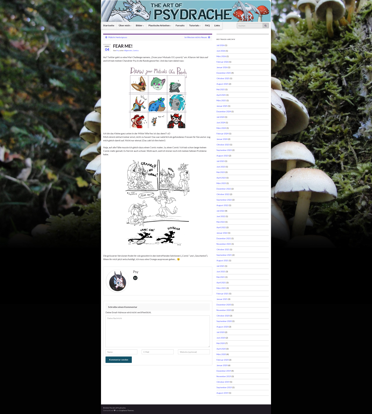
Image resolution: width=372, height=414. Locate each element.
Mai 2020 (221, 343)
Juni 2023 (221, 166)
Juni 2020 (221, 337)
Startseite (108, 25)
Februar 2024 (223, 133)
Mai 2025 (221, 89)
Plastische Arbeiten (159, 25)
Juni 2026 (221, 51)
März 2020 (221, 354)
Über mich (124, 25)
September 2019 (224, 387)
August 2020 (222, 326)
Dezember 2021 (224, 238)
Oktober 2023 (223, 144)
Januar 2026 (222, 67)
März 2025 (221, 100)
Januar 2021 (222, 299)
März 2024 (221, 128)
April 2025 (221, 95)
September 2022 (224, 200)
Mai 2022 (221, 222)
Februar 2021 (223, 293)
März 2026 (221, 56)
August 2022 (222, 205)
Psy (117, 50)
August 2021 (222, 260)
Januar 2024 (222, 139)
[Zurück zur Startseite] (186, 11)
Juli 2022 (221, 211)
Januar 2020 (222, 365)
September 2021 (224, 255)
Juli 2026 (221, 45)
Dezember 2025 (224, 73)
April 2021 (221, 282)
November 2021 (224, 244)
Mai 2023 (221, 172)
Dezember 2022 (224, 188)
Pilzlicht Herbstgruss (117, 37)
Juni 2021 (221, 271)
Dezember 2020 (224, 304)
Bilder (139, 25)
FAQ (207, 25)
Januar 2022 (222, 233)
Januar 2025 (222, 106)
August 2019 (222, 393)
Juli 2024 (221, 117)
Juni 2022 (221, 216)
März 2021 (221, 288)
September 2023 (224, 150)
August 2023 (222, 155)
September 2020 (224, 321)
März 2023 (221, 183)
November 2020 (224, 310)
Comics (136, 50)
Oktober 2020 (223, 315)
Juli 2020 (221, 332)
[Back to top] (365, 407)
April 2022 (221, 227)
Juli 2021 (221, 266)
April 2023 (221, 177)
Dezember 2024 (224, 111)
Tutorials (194, 25)
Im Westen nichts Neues (195, 37)
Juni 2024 (221, 122)
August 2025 (222, 84)
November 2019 (224, 376)
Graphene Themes (126, 410)
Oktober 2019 (223, 382)
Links (217, 25)
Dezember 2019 (224, 371)
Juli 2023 (221, 161)
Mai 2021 (221, 277)
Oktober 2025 (223, 78)
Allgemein (128, 50)
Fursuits (180, 25)
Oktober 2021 (223, 249)
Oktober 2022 (223, 194)
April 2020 (221, 348)
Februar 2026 (223, 62)
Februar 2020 (223, 360)
